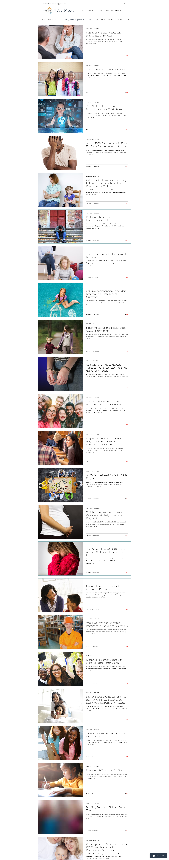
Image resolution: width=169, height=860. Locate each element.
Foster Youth (53, 20)
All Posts (41, 20)
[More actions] (128, 29)
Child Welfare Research (104, 20)
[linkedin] (125, 4)
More (119, 20)
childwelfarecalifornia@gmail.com (54, 4)
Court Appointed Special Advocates (76, 20)
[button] (129, 20)
